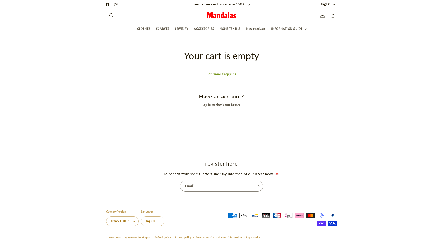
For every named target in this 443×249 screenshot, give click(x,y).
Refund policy (163, 237)
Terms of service (205, 237)
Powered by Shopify (139, 237)
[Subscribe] (258, 186)
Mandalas (122, 237)
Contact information (230, 237)
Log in (206, 105)
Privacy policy (183, 237)
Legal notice (253, 237)
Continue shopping (222, 74)
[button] (111, 15)
